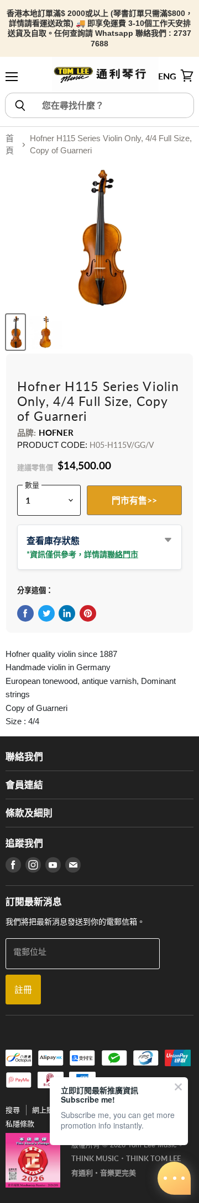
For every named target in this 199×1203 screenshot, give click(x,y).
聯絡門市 (122, 554)
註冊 (23, 989)
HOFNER (56, 432)
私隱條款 (20, 1124)
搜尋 (13, 1110)
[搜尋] (19, 105)
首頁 (10, 144)
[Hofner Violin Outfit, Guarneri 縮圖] (15, 332)
